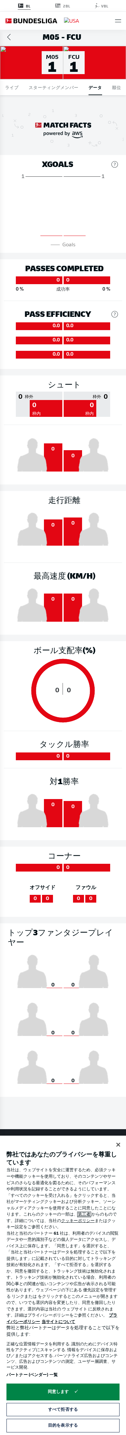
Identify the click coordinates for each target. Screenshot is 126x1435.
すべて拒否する (63, 1409)
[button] (118, 21)
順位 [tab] (116, 87)
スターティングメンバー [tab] (54, 87)
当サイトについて (58, 1322)
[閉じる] (118, 1145)
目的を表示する (63, 1425)
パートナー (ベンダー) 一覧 (32, 1375)
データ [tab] (95, 87)
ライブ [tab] (12, 87)
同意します (58, 1392)
